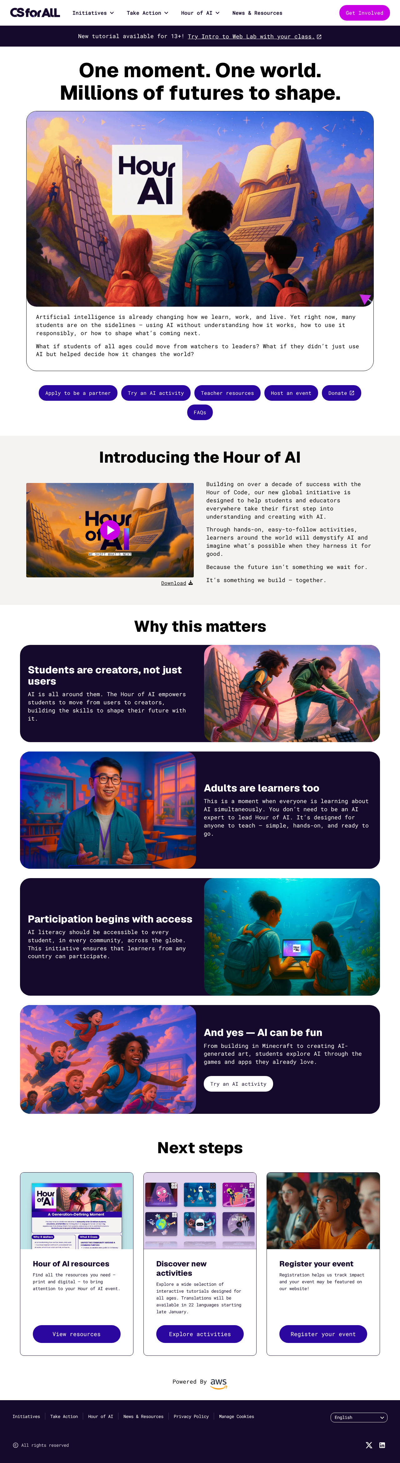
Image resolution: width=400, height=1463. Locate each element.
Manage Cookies (236, 1416)
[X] (369, 1445)
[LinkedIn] (382, 1445)
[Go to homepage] (35, 13)
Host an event (291, 393)
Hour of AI (196, 12)
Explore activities (200, 1334)
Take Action (144, 12)
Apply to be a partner (78, 393)
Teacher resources (227, 393)
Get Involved (364, 12)
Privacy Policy (191, 1416)
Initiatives (89, 12)
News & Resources (257, 12)
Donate (337, 393)
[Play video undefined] (110, 530)
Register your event (323, 1334)
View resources (76, 1334)
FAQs (200, 412)
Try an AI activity (156, 393)
